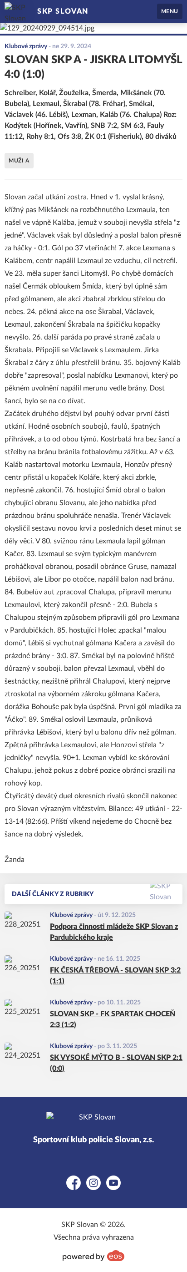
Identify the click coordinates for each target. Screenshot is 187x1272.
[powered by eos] (93, 1255)
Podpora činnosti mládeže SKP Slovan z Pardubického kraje (114, 932)
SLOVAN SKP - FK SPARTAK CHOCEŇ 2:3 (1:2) (112, 1019)
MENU (169, 11)
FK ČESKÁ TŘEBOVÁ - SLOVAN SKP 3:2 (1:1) (115, 976)
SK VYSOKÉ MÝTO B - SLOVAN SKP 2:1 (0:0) (116, 1063)
